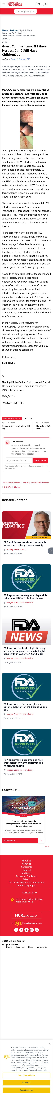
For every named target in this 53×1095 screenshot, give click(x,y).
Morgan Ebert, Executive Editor (20, 602)
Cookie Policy (44, 1070)
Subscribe (39, 460)
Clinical (17, 487)
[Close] (50, 1044)
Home (9, 947)
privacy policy (9, 468)
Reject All (26, 1083)
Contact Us (26, 866)
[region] (26, 1067)
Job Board (26, 873)
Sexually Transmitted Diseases (36, 482)
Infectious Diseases (11, 482)
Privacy (26, 879)
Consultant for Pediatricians (14, 33)
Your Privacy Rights (26, 885)
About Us (26, 860)
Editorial (27, 870)
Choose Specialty (23, 11)
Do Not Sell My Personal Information (26, 882)
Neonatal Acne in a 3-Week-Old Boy (16, 427)
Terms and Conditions (26, 876)
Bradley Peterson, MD (16, 549)
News (30, 947)
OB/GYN (7, 487)
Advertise (26, 863)
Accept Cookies (26, 1090)
